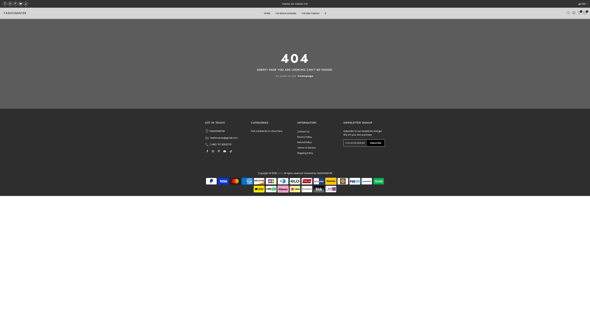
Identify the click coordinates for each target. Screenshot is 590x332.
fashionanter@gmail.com (224, 137)
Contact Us (303, 131)
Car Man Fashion (310, 13)
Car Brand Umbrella (285, 13)
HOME (267, 13)
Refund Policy (304, 142)
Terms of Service (306, 147)
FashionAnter (15, 13)
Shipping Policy (305, 153)
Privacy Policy (304, 136)
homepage (305, 76)
